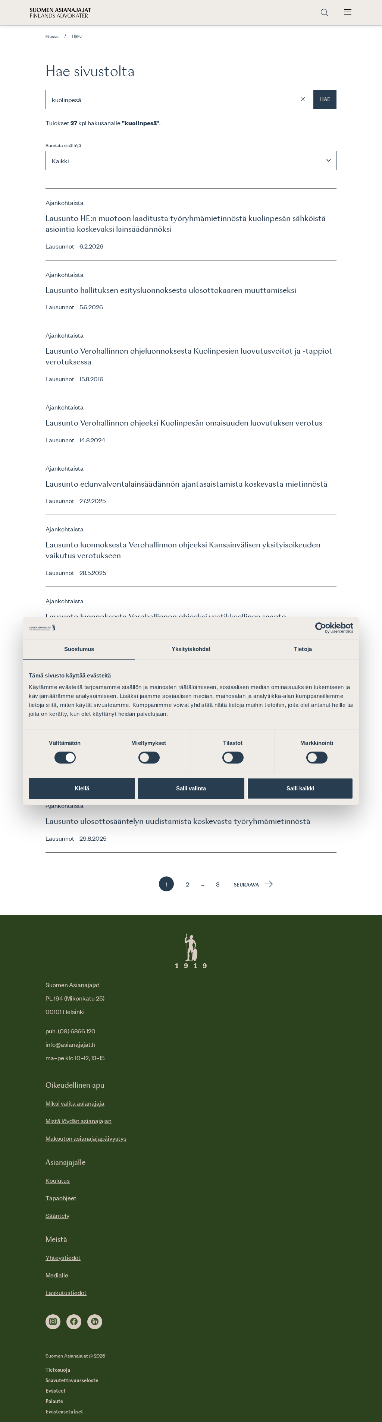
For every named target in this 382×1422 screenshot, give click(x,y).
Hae (325, 99)
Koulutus (58, 1180)
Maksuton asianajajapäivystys (86, 1138)
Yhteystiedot (63, 1257)
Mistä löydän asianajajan (79, 1120)
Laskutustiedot (66, 1292)
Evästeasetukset (64, 1412)
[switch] (149, 758)
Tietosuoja (58, 1370)
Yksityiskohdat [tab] (191, 649)
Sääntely (57, 1215)
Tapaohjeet (61, 1198)
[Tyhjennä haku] (303, 99)
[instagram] (53, 1321)
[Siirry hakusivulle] (324, 13)
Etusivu (52, 37)
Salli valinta (191, 788)
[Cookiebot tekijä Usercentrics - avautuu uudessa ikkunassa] (320, 627)
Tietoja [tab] (303, 649)
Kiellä (82, 788)
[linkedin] (94, 1321)
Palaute (54, 1401)
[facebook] (73, 1321)
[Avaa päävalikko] (347, 12)
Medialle (57, 1275)
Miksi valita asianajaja (75, 1103)
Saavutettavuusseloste (72, 1380)
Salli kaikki (300, 788)
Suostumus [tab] (79, 649)
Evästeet (56, 1391)
